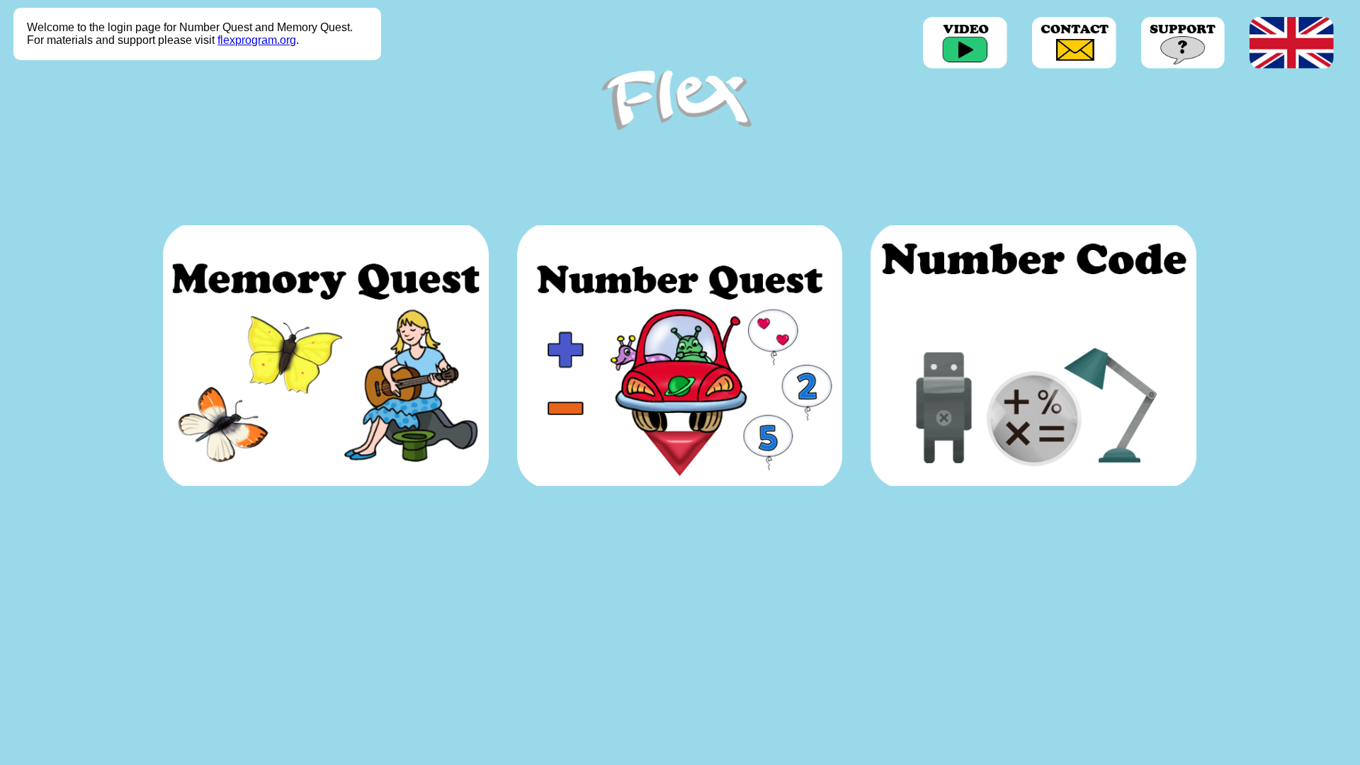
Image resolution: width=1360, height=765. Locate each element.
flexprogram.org (256, 40)
